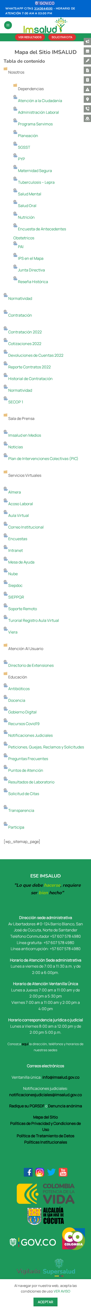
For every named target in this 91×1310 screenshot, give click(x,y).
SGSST (23, 147)
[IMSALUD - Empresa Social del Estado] (46, 25)
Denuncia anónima (65, 1106)
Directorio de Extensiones (31, 665)
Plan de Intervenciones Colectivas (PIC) (43, 458)
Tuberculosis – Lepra (36, 182)
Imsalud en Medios (24, 435)
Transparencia (21, 810)
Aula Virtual (18, 515)
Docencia (16, 700)
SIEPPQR (16, 597)
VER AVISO (62, 1291)
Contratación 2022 (25, 332)
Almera (14, 492)
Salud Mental (29, 194)
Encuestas (17, 538)
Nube (13, 573)
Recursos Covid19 (24, 723)
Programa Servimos (35, 124)
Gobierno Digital (22, 712)
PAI (20, 246)
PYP (21, 159)
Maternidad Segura (34, 170)
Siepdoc (15, 585)
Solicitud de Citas (23, 793)
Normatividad (20, 298)
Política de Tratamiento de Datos (45, 1135)
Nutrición (26, 217)
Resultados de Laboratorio (31, 782)
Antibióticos (19, 688)
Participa (16, 827)
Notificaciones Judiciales (30, 735)
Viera (12, 632)
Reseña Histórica (32, 281)
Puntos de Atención (25, 770)
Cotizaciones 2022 (24, 343)
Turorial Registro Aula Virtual (33, 620)
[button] (8, 25)
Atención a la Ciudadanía (39, 100)
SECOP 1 (15, 402)
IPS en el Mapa (30, 258)
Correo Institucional (26, 527)
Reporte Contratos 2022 (29, 367)
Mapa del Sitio (45, 1117)
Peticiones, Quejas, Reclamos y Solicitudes (46, 747)
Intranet (15, 550)
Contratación (20, 315)
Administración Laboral (38, 112)
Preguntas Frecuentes (28, 758)
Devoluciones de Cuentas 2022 (35, 355)
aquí (25, 1044)
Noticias (15, 447)
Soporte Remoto (22, 608)
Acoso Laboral (20, 503)
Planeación (27, 135)
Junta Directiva (31, 270)
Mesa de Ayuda (21, 562)
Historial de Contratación (30, 378)
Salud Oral (26, 205)
